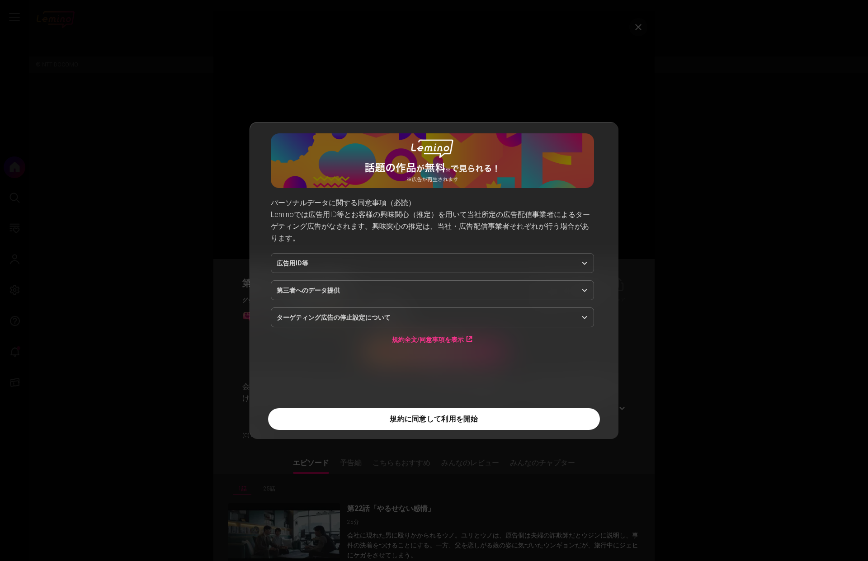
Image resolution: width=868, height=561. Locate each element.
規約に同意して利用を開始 (434, 419)
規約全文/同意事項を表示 (428, 339)
